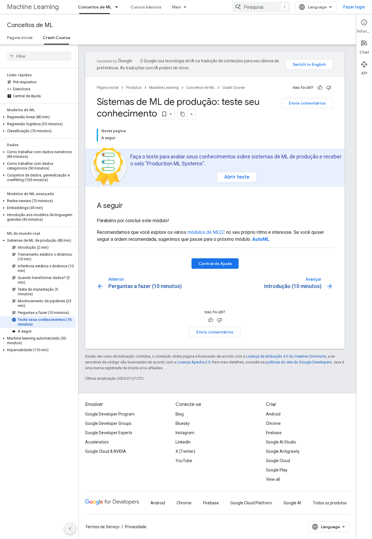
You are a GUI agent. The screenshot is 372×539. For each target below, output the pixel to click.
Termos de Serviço (102, 526)
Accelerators (97, 442)
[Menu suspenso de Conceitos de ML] (118, 7)
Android (273, 414)
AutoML (260, 239)
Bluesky (183, 423)
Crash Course (56, 37)
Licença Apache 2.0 (193, 362)
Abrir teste (236, 177)
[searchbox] (39, 56)
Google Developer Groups (108, 423)
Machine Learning (33, 7)
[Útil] (320, 87)
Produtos (134, 87)
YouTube (184, 460)
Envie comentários (307, 103)
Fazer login (354, 7)
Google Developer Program (110, 414)
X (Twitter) (185, 451)
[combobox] (261, 7)
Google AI (292, 503)
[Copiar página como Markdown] (182, 114)
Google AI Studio (281, 442)
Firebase (274, 432)
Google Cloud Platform (251, 503)
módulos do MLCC (206, 232)
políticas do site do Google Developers (299, 362)
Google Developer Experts (108, 432)
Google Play (276, 470)
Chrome (273, 423)
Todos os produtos (330, 503)
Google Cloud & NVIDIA (105, 451)
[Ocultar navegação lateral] (70, 528)
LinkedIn (183, 442)
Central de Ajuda (215, 263)
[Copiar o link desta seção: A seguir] (129, 206)
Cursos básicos (146, 7)
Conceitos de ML (94, 7)
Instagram (185, 432)
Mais (176, 7)
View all (273, 479)
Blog (180, 414)
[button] (38, 117)
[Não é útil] (328, 87)
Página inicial (19, 37)
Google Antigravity (283, 451)
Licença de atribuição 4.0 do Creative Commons (286, 356)
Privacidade (135, 526)
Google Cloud (278, 460)
